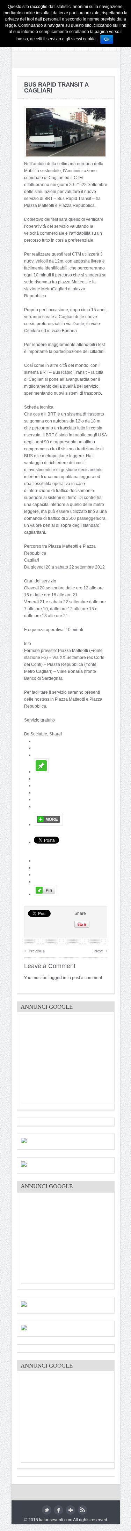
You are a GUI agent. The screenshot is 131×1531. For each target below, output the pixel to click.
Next (100, 950)
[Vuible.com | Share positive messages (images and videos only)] (41, 771)
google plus (70, 1510)
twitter (46, 1510)
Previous (34, 950)
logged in (57, 977)
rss (82, 1510)
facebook (58, 1510)
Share (80, 913)
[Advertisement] (73, 1060)
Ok (106, 39)
